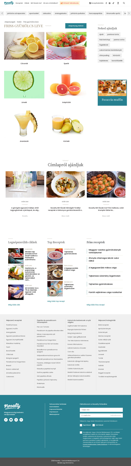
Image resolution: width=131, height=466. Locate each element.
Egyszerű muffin (12, 329)
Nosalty (25, 216)
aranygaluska (60, 13)
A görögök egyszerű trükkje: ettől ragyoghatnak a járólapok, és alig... (25, 209)
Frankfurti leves (11, 325)
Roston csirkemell (12, 369)
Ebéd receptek (103, 325)
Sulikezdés (28, 249)
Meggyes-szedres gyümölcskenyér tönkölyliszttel (105, 251)
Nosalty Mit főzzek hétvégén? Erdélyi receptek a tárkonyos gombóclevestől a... (65, 209)
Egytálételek (102, 351)
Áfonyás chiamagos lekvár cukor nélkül (104, 259)
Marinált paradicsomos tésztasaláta (50, 359)
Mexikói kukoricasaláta (76, 380)
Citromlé (24, 63)
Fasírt (8, 347)
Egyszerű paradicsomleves (15, 336)
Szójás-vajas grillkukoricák (77, 337)
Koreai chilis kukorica (75, 344)
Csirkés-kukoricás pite (75, 369)
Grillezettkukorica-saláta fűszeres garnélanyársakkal (80, 356)
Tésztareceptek (104, 362)
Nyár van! (24, 202)
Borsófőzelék (10, 351)
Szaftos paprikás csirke (45, 372)
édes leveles (68, 266)
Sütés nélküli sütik (104, 340)
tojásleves (103, 60)
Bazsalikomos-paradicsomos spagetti (47, 351)
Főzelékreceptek (104, 343)
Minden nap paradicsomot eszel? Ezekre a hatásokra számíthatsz (31, 256)
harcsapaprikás (95, 13)
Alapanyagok (10, 22)
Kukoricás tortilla (73, 365)
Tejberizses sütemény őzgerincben (69, 287)
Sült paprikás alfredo (44, 376)
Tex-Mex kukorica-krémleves (78, 341)
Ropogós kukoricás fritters (77, 330)
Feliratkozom (115, 415)
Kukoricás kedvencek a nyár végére (79, 321)
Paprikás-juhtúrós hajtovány (47, 380)
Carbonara (10, 377)
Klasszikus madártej (13, 343)
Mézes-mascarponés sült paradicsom (46, 335)
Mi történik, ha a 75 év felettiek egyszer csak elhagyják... (31, 291)
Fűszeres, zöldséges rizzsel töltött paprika (48, 364)
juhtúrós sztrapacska (16, 13)
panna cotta (119, 39)
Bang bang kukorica (75, 333)
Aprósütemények (104, 329)
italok (19, 22)
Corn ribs (71, 352)
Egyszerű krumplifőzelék (14, 340)
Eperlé (66, 63)
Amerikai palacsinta (13, 373)
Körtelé (66, 141)
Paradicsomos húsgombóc (15, 362)
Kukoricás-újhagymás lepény (78, 361)
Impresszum (53, 412)
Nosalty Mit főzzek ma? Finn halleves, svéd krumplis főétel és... (106, 209)
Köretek (101, 369)
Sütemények (102, 332)
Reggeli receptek (104, 373)
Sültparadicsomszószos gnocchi (48, 355)
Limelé (24, 102)
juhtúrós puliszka (78, 13)
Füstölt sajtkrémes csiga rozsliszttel (105, 292)
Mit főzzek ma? (36, 3)
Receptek (19, 3)
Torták (100, 358)
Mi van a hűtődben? (50, 3)
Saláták (101, 365)
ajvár (101, 34)
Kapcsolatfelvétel (55, 409)
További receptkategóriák (107, 377)
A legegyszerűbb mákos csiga (71, 269)
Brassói (8, 365)
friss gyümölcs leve (31, 22)
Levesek (101, 354)
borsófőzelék (117, 60)
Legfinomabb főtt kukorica (77, 326)
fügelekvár (103, 45)
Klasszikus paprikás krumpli (46, 369)
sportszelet (34, 13)
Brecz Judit (65, 216)
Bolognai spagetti (12, 358)
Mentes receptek (104, 336)
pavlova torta (113, 34)
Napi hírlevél (87, 425)
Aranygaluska (11, 332)
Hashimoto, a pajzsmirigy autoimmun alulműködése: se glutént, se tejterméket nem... (32, 274)
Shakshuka (41, 383)
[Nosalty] (9, 3)
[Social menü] (110, 3)
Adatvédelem (54, 407)
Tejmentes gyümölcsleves (70, 253)
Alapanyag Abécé (75, 26)
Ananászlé (24, 141)
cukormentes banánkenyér (110, 50)
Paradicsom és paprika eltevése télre (50, 331)
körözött (116, 55)
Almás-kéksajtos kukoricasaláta (79, 376)
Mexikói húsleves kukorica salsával (80, 372)
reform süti (68, 282)
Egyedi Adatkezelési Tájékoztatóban (95, 444)
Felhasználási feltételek (57, 404)
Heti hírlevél (99, 425)
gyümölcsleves (69, 249)
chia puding (104, 55)
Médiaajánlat (54, 414)
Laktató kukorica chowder (77, 348)
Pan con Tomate (43, 327)
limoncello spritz (113, 13)
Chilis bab (9, 354)
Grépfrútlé (66, 102)
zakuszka (47, 13)
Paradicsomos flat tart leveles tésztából (47, 345)
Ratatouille (41, 387)
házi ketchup (104, 39)
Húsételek (101, 347)
